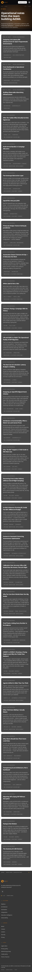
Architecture (4, 907)
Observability (4, 917)
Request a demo (22, 2)
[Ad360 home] (4, 881)
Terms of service (5, 957)
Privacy (3, 937)
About (2, 926)
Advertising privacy (6, 951)
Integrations (4, 912)
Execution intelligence (6, 915)
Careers (3, 932)
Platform (3, 904)
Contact (3, 929)
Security (3, 934)
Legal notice (4, 946)
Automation (4, 909)
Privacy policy (4, 948)
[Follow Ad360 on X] (2, 891)
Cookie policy (4, 954)
